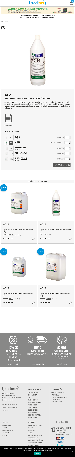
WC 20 (7, 21)
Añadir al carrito (8, 239)
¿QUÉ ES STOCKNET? (33, 392)
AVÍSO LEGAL (55, 395)
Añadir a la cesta (64, 165)
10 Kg (11, 154)
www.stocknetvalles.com (10, 407)
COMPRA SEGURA (32, 407)
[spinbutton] (67, 137)
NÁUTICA (30, 433)
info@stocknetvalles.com (10, 404)
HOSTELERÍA (31, 428)
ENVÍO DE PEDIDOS (32, 405)
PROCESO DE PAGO (8, 430)
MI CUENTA (6, 433)
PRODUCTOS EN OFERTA (34, 415)
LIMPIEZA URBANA (33, 438)
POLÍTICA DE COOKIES (57, 402)
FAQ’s (29, 397)
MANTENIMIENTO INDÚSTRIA (35, 440)
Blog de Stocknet (33, 417)
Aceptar (37, 453)
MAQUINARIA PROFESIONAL (35, 435)
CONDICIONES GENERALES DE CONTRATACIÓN (59, 398)
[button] (69, 136)
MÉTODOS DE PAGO (33, 412)
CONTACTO (6, 435)
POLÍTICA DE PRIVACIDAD (58, 392)
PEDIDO (5, 428)
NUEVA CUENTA (7, 425)
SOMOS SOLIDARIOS (33, 400)
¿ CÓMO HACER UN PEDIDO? (35, 402)
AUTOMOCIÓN (31, 430)
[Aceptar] (73, 452)
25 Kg (11, 159)
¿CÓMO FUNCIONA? (33, 395)
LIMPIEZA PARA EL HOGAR (35, 443)
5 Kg (11, 148)
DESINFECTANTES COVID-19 (35, 425)
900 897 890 (61, 430)
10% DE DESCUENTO (33, 410)
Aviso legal (6, 410)
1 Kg (11, 137)
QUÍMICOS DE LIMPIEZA (34, 445)
